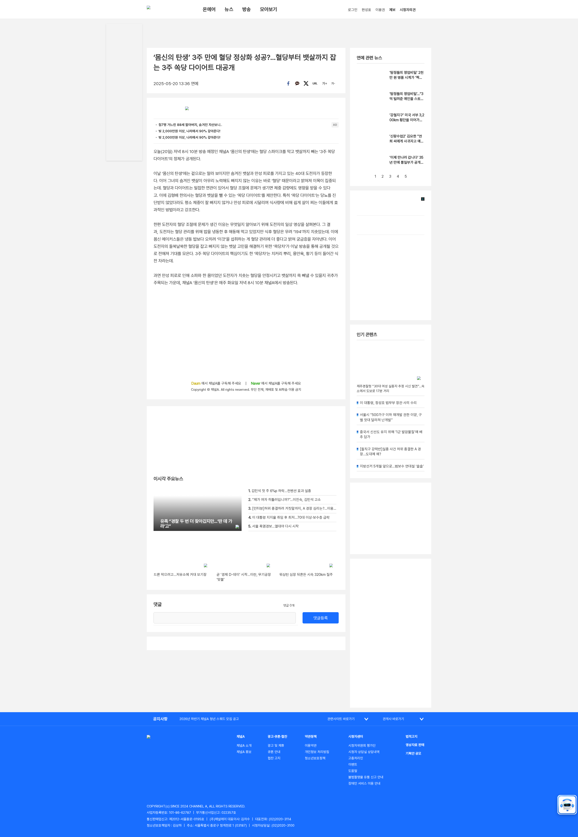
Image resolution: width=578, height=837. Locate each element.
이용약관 (311, 746)
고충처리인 (355, 758)
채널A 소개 (244, 746)
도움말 (352, 771)
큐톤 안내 (274, 752)
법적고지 (411, 737)
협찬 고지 (274, 758)
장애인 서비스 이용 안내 (364, 783)
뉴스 (229, 9)
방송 (246, 9)
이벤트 (352, 765)
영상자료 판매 (415, 745)
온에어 (209, 9)
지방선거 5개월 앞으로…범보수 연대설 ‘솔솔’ (392, 466)
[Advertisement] (390, 633)
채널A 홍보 (244, 752)
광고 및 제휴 (276, 746)
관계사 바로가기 (393, 719)
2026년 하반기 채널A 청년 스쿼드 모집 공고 (209, 719)
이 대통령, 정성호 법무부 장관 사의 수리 (388, 403)
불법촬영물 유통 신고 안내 (365, 777)
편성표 (366, 10)
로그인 (352, 10)
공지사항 (160, 718)
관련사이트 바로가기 (341, 719)
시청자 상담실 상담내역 (364, 752)
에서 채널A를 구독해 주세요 (216, 383)
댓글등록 (320, 618)
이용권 (380, 10)
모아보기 (268, 9)
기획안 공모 (413, 753)
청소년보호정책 (315, 758)
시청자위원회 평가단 (362, 746)
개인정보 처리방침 (317, 752)
